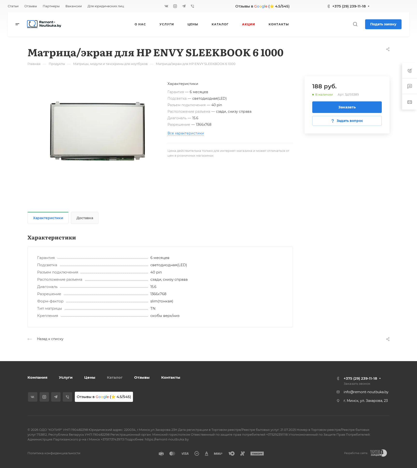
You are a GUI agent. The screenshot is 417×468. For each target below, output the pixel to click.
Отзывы (142, 377)
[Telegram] (183, 6)
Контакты (170, 377)
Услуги (66, 377)
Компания (37, 377)
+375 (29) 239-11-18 (349, 6)
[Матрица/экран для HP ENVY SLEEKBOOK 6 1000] (97, 131)
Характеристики (48, 218)
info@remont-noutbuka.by (366, 392)
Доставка (84, 218)
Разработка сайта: (356, 453)
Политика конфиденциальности (54, 453)
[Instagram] (175, 6)
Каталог (115, 377)
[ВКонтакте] (166, 6)
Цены (89, 377)
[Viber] (192, 6)
